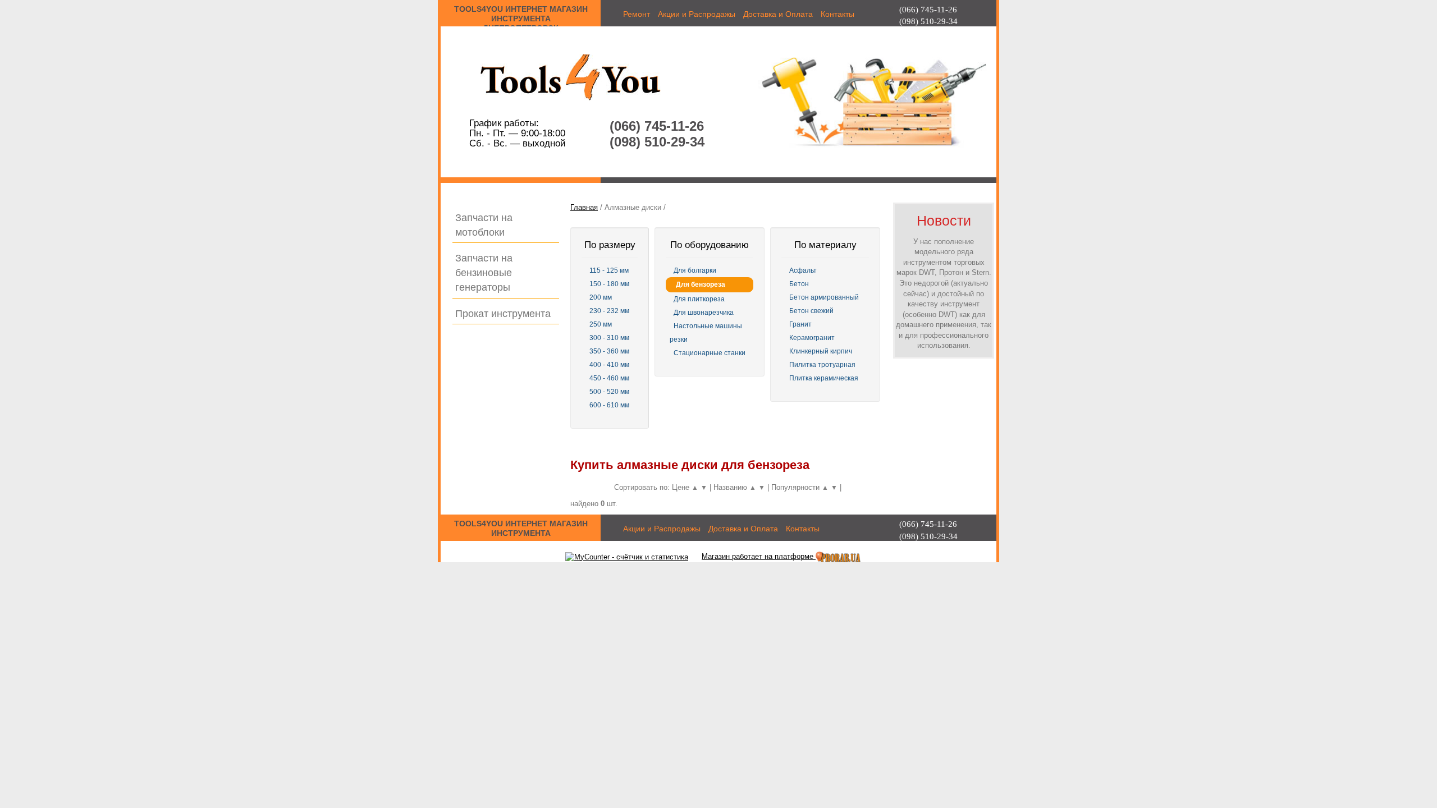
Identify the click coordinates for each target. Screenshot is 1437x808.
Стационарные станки (709, 353)
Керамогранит (812, 338)
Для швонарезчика (704, 312)
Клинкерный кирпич (820, 351)
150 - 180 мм (609, 284)
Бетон (799, 284)
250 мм (600, 324)
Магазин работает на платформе (757, 556)
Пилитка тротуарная (822, 365)
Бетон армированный (824, 297)
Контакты (837, 14)
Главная (584, 207)
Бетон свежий (811, 311)
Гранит (800, 324)
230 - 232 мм (609, 311)
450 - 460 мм (609, 378)
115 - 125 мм (609, 270)
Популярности (796, 487)
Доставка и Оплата (778, 14)
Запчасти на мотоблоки (483, 225)
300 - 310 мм (609, 338)
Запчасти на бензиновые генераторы (483, 272)
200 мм (600, 297)
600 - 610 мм (609, 405)
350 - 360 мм (609, 351)
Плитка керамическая (823, 378)
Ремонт (636, 14)
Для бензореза (700, 284)
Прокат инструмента (503, 313)
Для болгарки (695, 270)
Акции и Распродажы (696, 14)
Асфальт (803, 270)
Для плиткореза (699, 299)
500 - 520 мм (609, 392)
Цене (682, 487)
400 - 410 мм (609, 365)
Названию (731, 487)
